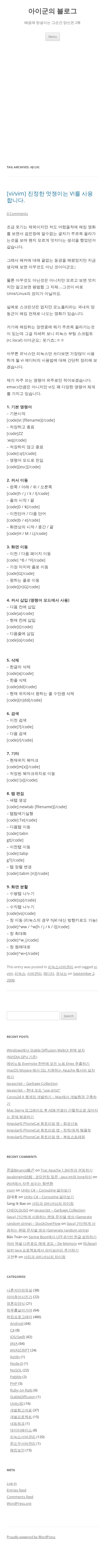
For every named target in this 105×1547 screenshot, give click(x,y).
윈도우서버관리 (23, 1443)
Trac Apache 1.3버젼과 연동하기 (67, 1170)
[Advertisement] (52, 96)
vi (95, 966)
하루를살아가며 (19, 1310)
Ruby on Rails (21, 1390)
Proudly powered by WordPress (31, 1537)
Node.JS (16, 1363)
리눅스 (20, 973)
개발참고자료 (21, 1410)
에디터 (48, 973)
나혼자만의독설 (19, 1290)
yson (11, 1190)
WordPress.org (19, 1503)
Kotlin (15, 1356)
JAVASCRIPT (19, 1350)
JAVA (14, 1343)
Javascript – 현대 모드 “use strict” (33, 1090)
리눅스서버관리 (60, 966)
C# (12, 1330)
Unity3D (17, 1403)
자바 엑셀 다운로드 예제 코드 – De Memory (42, 1243)
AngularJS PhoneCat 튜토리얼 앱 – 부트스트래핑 (46, 1136)
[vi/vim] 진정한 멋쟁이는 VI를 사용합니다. (50, 197)
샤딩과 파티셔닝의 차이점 (53, 1203)
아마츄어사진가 (19, 1296)
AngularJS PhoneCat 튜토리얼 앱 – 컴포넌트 (42, 1123)
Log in (12, 1483)
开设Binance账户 (20, 1170)
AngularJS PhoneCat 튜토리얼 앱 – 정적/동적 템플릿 (49, 1130)
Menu (52, 36)
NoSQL (16, 1370)
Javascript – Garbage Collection (32, 1083)
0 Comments (17, 213)
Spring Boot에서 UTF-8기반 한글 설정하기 (63, 1236)
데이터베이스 (21, 1430)
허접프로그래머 (19, 1316)
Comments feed (20, 1496)
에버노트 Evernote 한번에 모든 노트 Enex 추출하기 (48, 1063)
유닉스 (61, 973)
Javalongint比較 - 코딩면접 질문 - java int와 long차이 (49, 1176)
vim (10, 973)
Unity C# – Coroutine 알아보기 (46, 1190)
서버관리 (34, 973)
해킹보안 (17, 1450)
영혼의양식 (16, 1303)
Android (17, 1323)
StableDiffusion (23, 1396)
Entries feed (16, 1490)
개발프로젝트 (21, 1416)
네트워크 (17, 1423)
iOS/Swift (17, 1336)
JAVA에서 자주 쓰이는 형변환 (30, 1183)
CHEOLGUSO (17, 1210)
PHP (13, 1383)
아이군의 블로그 (52, 11)
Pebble (16, 1376)
